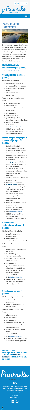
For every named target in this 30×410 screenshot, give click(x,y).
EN (18, 3)
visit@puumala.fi (15, 393)
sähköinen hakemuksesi (11, 356)
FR (26, 3)
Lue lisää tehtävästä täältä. (13, 71)
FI (15, 3)
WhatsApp (15, 395)
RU (23, 3)
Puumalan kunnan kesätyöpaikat (11, 25)
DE (21, 3)
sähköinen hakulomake (15, 127)
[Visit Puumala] (15, 10)
